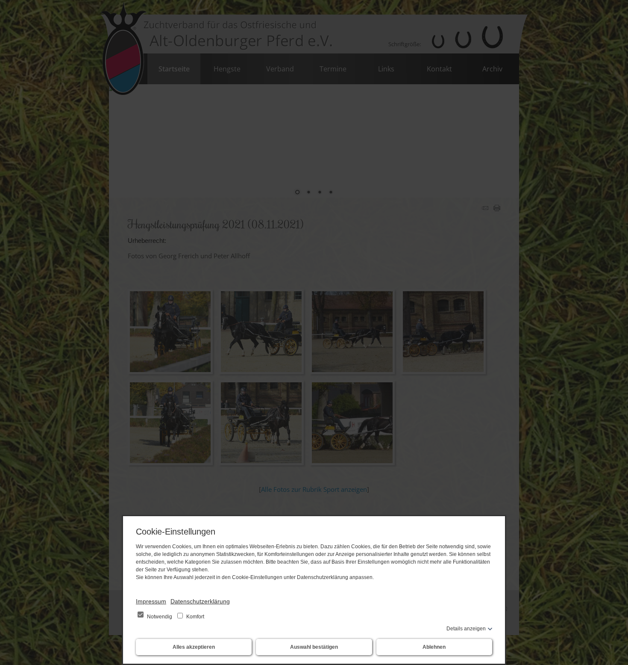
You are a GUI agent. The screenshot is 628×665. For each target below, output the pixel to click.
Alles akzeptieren (194, 647)
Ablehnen (434, 647)
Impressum (151, 601)
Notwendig (159, 617)
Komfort (194, 617)
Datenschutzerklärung (200, 601)
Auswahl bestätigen (314, 647)
